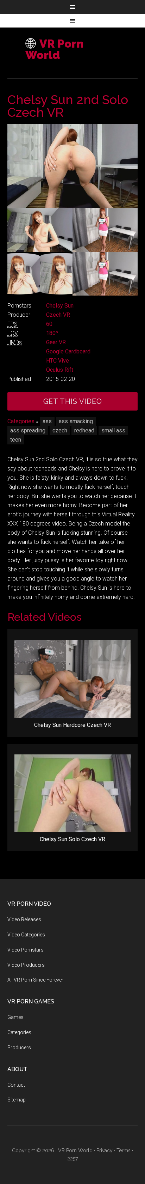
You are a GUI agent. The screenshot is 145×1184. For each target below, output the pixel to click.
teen (15, 439)
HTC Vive (57, 360)
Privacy (104, 1150)
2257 (72, 1158)
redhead (84, 430)
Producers (19, 1047)
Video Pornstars (25, 950)
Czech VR (58, 314)
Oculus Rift (59, 369)
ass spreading (27, 430)
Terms (123, 1150)
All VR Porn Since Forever (35, 980)
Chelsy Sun (60, 305)
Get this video (72, 401)
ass (47, 421)
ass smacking (76, 421)
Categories (20, 421)
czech (59, 430)
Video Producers (26, 965)
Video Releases (24, 919)
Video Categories (26, 934)
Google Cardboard (68, 351)
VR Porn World (54, 49)
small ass (113, 430)
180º (52, 333)
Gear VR (56, 342)
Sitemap (16, 1100)
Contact (16, 1085)
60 (49, 324)
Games (15, 1017)
